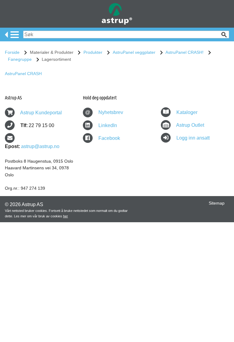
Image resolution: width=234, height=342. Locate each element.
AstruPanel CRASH (23, 73)
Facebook (108, 138)
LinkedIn (107, 125)
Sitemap (217, 203)
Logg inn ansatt (193, 137)
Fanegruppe (20, 59)
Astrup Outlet (190, 125)
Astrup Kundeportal (41, 112)
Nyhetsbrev (104, 112)
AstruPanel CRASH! (184, 52)
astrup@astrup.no (40, 146)
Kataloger (186, 112)
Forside (12, 52)
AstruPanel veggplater (134, 52)
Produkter (92, 52)
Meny (12, 35)
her (65, 216)
